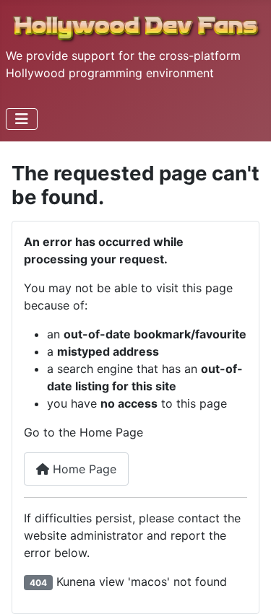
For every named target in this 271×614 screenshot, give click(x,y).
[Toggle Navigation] (22, 119)
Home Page (82, 469)
